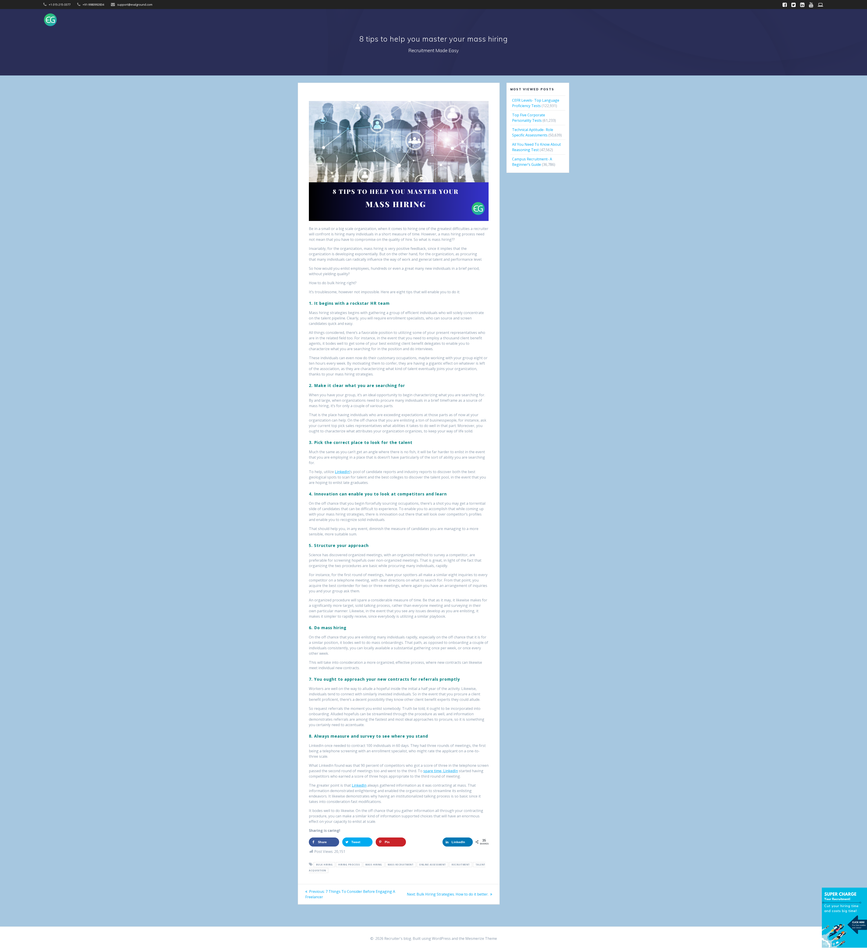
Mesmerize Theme (481, 938)
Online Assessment (432, 864)
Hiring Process (349, 864)
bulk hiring (324, 864)
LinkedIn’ (342, 471)
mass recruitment (400, 864)
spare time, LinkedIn (440, 770)
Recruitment (461, 864)
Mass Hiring (373, 864)
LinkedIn (359, 785)
